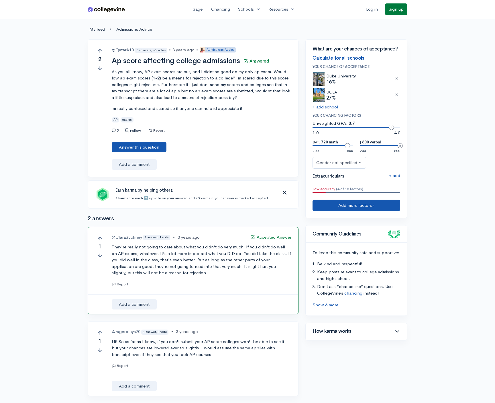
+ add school (325, 107)
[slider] (391, 127)
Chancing (220, 9)
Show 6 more (325, 304)
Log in (372, 9)
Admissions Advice (134, 29)
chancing (353, 293)
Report (159, 130)
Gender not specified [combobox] (336, 162)
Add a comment (134, 164)
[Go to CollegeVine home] (106, 9)
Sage (198, 9)
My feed (97, 29)
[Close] (284, 193)
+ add (394, 175)
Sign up (396, 9)
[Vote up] (100, 50)
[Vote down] (100, 68)
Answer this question (139, 147)
